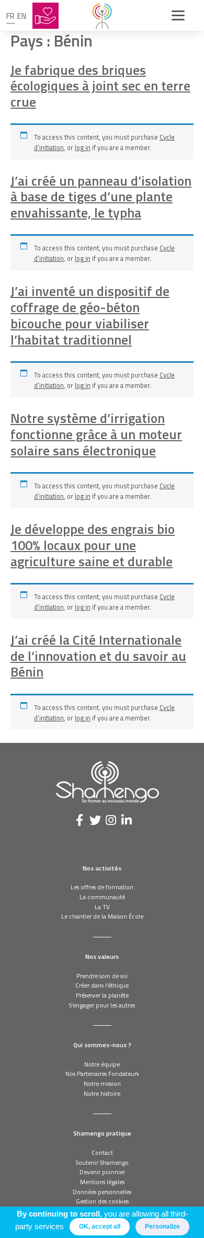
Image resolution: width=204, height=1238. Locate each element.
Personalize (162, 1226)
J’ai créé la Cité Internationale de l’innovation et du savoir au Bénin (98, 655)
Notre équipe (102, 1064)
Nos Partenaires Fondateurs (102, 1073)
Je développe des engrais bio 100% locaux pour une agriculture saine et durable (92, 545)
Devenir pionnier (102, 1171)
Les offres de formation (102, 886)
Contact (102, 1152)
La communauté (102, 896)
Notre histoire (102, 1093)
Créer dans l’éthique (102, 985)
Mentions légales (102, 1181)
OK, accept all (99, 1226)
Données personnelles (102, 1191)
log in (82, 147)
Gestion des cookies (102, 1201)
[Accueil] (102, 15)
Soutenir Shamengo (102, 1162)
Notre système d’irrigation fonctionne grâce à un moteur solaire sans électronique (96, 434)
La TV (102, 906)
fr (10, 16)
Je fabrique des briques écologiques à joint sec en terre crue (100, 86)
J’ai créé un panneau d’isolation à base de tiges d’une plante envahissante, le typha (100, 196)
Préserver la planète (102, 995)
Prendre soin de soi (102, 975)
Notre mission (102, 1083)
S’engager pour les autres (102, 1005)
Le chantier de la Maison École (102, 916)
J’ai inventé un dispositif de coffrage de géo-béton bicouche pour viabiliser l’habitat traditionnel (89, 315)
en (21, 16)
